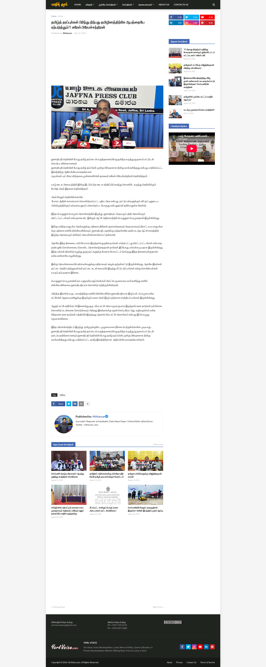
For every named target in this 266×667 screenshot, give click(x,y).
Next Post (157, 607)
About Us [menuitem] (164, 4)
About (169, 662)
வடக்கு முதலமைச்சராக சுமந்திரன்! (199, 109)
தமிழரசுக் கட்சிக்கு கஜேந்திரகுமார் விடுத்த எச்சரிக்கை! (199, 66)
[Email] (81, 403)
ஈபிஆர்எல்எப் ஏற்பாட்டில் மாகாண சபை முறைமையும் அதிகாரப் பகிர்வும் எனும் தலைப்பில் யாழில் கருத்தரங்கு (67, 510)
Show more (158, 444)
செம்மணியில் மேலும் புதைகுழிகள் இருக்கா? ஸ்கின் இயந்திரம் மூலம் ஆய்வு (145, 509)
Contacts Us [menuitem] (181, 4)
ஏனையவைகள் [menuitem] (145, 4)
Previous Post (59, 607)
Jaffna (60, 16)
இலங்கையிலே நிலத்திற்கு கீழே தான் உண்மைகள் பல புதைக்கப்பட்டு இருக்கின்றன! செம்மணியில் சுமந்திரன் (199, 82)
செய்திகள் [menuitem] (127, 4)
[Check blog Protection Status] (173, 623)
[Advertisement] (107, 60)
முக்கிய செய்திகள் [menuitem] (107, 4)
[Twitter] (68, 403)
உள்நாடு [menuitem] (89, 4)
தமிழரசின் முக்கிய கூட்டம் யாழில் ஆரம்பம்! (198, 98)
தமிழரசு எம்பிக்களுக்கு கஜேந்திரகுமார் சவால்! (145, 475)
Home (53, 16)
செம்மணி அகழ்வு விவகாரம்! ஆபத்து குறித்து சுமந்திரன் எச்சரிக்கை (67, 475)
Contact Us (191, 662)
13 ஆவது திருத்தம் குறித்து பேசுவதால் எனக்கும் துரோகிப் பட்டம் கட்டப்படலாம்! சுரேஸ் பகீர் (199, 52)
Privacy (179, 662)
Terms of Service (207, 662)
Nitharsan (99, 416)
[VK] (75, 403)
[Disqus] (107, 560)
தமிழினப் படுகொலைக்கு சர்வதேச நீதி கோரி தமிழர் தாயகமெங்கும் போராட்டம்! (107, 475)
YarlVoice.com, (74, 662)
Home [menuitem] (77, 4)
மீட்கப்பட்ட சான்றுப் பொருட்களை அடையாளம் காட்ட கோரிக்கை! (104, 509)
